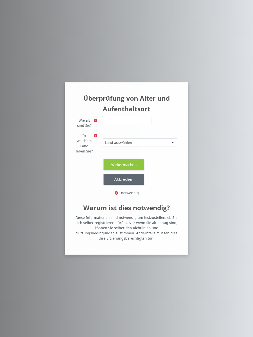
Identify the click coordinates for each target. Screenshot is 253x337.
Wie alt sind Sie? (84, 123)
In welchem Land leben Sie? (84, 143)
